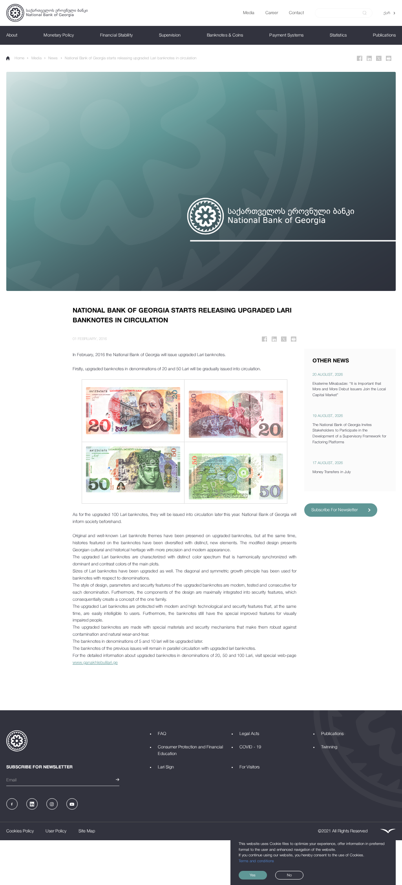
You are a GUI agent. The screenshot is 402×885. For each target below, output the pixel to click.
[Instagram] (52, 804)
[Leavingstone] (388, 831)
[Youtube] (72, 804)
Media (36, 58)
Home (19, 58)
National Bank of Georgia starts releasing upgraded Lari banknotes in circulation (130, 58)
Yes (253, 875)
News (53, 58)
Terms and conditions (256, 861)
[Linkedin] (369, 58)
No (289, 875)
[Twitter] (379, 58)
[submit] (365, 13)
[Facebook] (359, 58)
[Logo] (47, 13)
